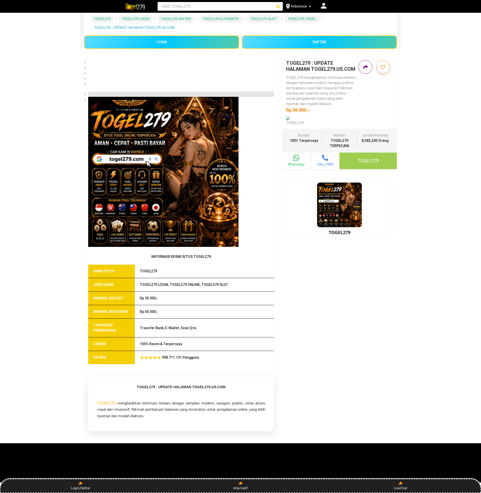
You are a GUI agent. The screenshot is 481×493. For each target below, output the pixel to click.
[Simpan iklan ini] (383, 67)
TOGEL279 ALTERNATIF (220, 19)
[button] (181, 62)
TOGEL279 (102, 19)
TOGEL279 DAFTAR (176, 19)
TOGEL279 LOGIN (135, 19)
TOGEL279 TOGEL (302, 19)
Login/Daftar (80, 488)
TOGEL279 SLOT (263, 19)
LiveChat (400, 488)
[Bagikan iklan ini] (365, 67)
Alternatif (240, 488)
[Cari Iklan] (278, 6)
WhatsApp (296, 164)
